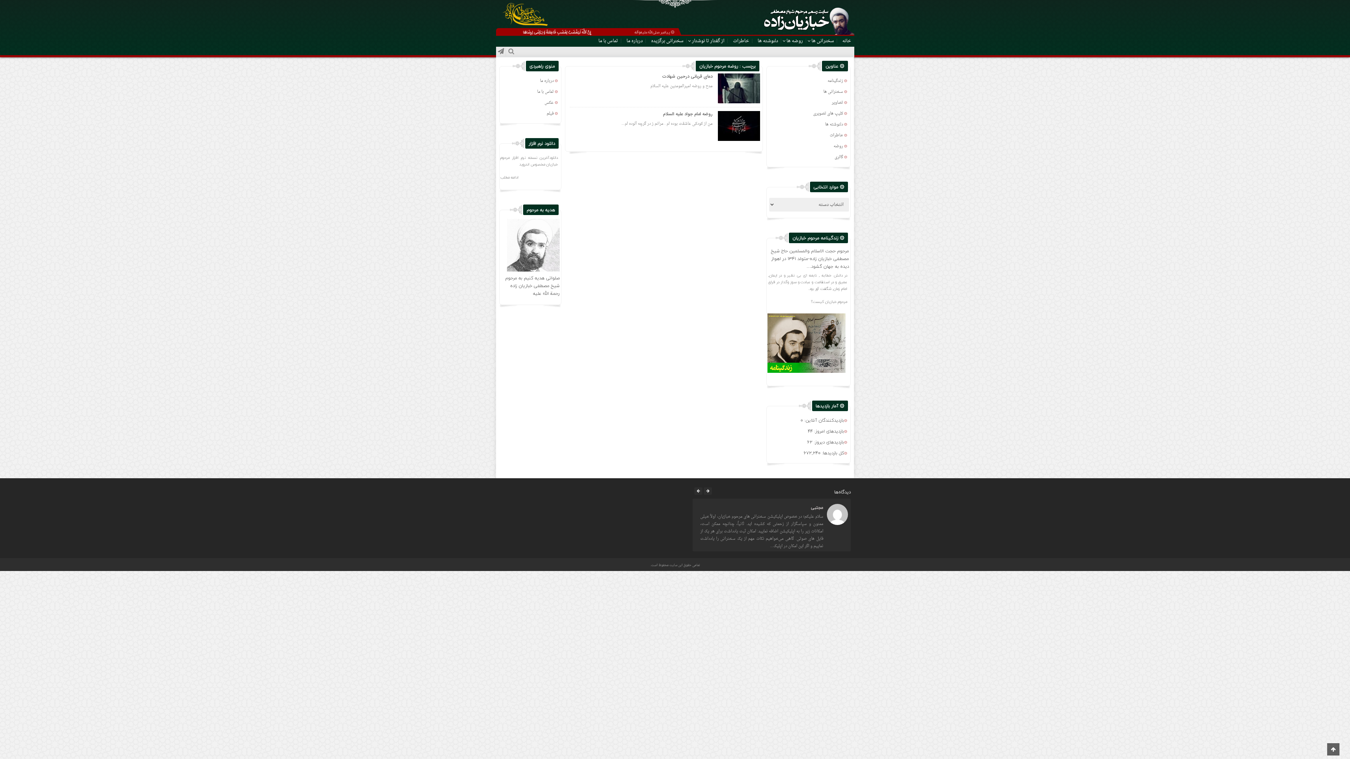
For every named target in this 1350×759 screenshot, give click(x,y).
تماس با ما (608, 41)
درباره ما (634, 41)
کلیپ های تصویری (828, 113)
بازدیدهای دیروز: (828, 442)
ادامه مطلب (509, 177)
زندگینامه (835, 81)
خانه (846, 41)
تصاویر (837, 102)
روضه (838, 146)
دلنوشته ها (768, 41)
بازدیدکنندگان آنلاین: (823, 420)
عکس (549, 102)
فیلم (550, 113)
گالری (839, 157)
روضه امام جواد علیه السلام (688, 114)
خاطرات (741, 41)
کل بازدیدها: (832, 453)
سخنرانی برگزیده (667, 41)
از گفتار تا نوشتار (708, 41)
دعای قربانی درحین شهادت (687, 76)
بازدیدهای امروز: (828, 431)
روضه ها (794, 41)
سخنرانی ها (822, 41)
